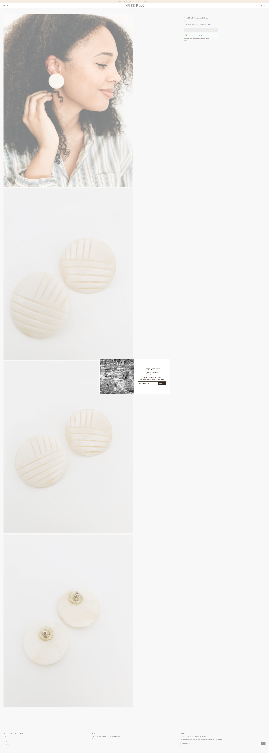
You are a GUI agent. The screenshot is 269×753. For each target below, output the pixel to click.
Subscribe (162, 383)
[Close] (167, 361)
